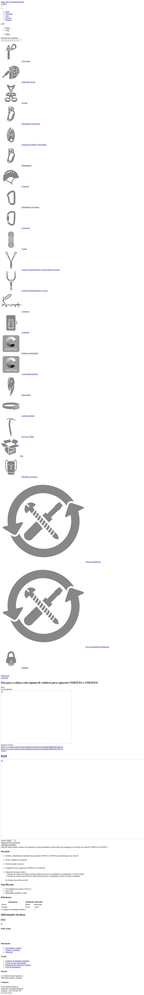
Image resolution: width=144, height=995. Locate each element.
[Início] (4, 4)
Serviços (8, 18)
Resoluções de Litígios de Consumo (18, 965)
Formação (8, 14)
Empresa (8, 20)
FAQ (3, 919)
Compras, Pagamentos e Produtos (17, 961)
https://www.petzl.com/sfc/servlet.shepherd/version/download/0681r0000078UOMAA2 (32, 747)
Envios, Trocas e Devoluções (15, 963)
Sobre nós (8, 952)
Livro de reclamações (13, 967)
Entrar (7, 34)
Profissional (5, 676)
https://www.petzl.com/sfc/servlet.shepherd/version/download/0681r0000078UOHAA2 (32, 749)
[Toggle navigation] (2, 6)
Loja (7, 16)
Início (7, 12)
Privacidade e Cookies (13, 948)
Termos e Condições (12, 950)
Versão (3, 841)
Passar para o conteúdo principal (12, 2)
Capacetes (4, 678)
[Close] (2, 8)
